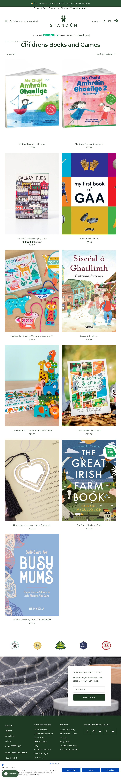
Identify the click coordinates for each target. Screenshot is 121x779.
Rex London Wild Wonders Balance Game (32, 431)
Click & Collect (40, 742)
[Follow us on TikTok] (106, 731)
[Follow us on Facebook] (87, 731)
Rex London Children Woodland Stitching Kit (32, 336)
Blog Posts (65, 742)
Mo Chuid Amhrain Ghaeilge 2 (89, 144)
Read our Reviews (68, 746)
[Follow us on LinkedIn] (113, 731)
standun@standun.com (16, 753)
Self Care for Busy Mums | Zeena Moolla (32, 620)
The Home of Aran (68, 734)
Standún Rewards (42, 749)
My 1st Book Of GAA (89, 239)
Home (7, 41)
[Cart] (115, 21)
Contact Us (39, 757)
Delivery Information (43, 734)
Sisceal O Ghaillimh (89, 336)
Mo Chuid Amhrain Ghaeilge (32, 144)
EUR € (95, 21)
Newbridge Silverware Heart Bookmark (32, 525)
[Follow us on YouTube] (100, 731)
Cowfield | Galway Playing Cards (32, 239)
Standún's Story (67, 730)
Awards (63, 738)
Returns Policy (41, 730)
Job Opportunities (68, 749)
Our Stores (39, 738)
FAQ (36, 746)
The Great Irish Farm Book (89, 525)
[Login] (104, 21)
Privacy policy (54, 763)
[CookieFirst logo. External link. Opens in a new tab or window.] (3, 765)
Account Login (41, 753)
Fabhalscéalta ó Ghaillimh (89, 431)
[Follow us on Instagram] (93, 731)
